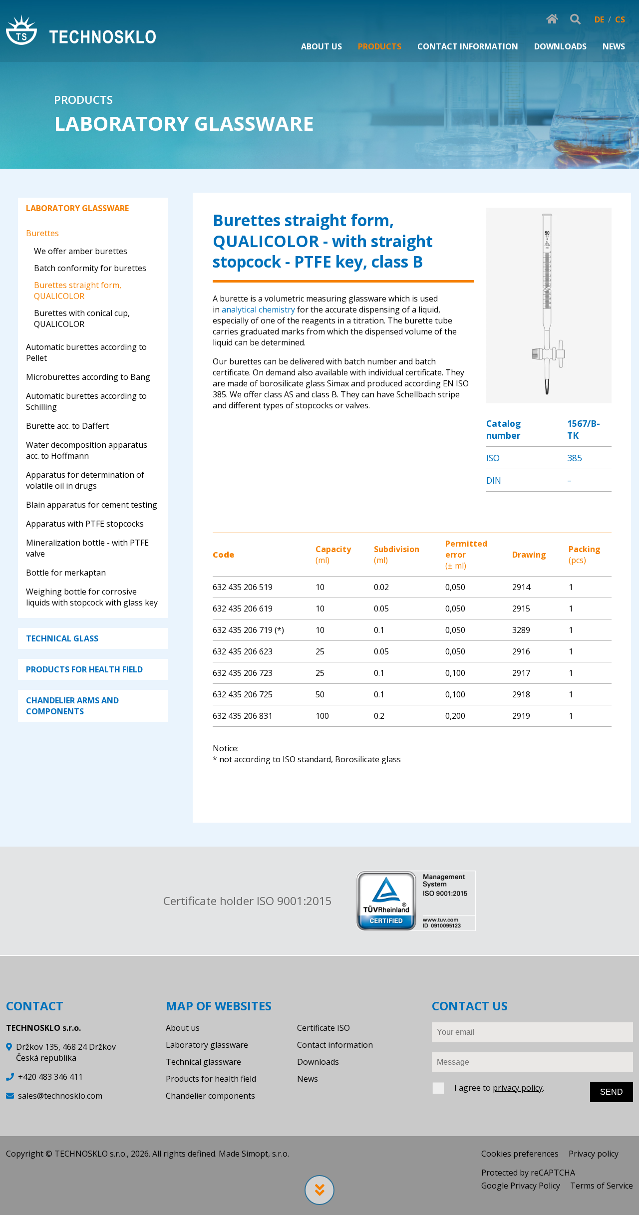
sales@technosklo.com (60, 1095)
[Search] (575, 19)
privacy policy (518, 1087)
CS (620, 19)
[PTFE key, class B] (548, 397)
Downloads (318, 1061)
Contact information (335, 1044)
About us (183, 1027)
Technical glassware (203, 1061)
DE (599, 19)
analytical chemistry (258, 309)
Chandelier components (210, 1095)
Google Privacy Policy (520, 1185)
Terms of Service (601, 1185)
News (307, 1078)
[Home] (81, 31)
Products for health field (211, 1078)
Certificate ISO (323, 1027)
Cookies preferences (520, 1153)
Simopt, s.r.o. (265, 1153)
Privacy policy (594, 1153)
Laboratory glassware (207, 1044)
